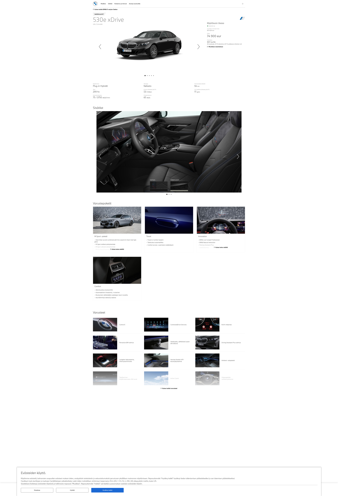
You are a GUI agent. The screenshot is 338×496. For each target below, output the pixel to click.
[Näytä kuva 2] (149, 75)
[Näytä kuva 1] (147, 75)
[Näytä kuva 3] (151, 75)
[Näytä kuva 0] (145, 75)
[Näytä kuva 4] (153, 75)
